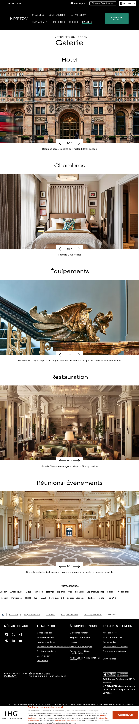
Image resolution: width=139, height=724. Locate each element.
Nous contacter (110, 633)
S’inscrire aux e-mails (112, 637)
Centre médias (109, 642)
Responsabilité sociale (80, 637)
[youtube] (20, 641)
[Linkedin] (13, 641)
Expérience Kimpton (79, 633)
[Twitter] (13, 634)
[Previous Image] (62, 143)
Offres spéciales (44, 633)
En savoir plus (112, 686)
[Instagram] (20, 634)
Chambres (38, 15)
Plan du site (42, 660)
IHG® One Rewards (46, 637)
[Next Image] (77, 143)
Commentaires (109, 659)
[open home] (4, 615)
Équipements (57, 15)
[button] (127, 3)
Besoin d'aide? (15, 3)
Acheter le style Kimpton (81, 646)
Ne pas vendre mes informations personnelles (85, 659)
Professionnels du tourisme (115, 646)
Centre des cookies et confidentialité (80, 652)
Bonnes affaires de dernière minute (53, 646)
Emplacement (40, 22)
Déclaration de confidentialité (67, 720)
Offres (73, 22)
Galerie (87, 22)
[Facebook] (6, 634)
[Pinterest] (6, 641)
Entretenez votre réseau (114, 651)
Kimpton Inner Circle (46, 642)
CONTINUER (125, 715)
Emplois (73, 642)
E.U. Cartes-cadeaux (46, 651)
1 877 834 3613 (57, 676)
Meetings (59, 22)
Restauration (78, 15)
